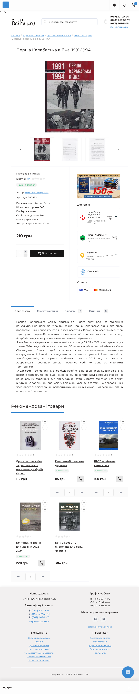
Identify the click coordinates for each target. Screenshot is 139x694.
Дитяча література (39, 645)
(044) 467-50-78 (120, 20)
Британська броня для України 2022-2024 (28, 546)
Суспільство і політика (59, 35)
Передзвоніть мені (39, 621)
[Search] (45, 21)
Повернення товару (100, 649)
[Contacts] (124, 5)
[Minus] (25, 255)
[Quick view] (44, 421)
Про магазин (100, 641)
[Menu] (6, 5)
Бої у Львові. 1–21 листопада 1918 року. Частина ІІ (69, 546)
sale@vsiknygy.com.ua (100, 626)
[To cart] (80, 479)
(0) (29, 179)
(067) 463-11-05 (119, 23)
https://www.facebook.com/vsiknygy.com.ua (95, 619)
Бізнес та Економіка (38, 660)
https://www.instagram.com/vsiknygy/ (103, 619)
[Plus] (25, 251)
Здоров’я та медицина (39, 656)
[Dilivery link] (116, 217)
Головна (15, 35)
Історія (39, 641)
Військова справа (83, 35)
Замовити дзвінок (119, 27)
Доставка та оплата (100, 638)
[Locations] (114, 5)
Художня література (39, 638)
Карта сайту (100, 653)
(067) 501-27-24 (119, 16)
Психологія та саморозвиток (39, 653)
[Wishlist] (44, 427)
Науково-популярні (33, 35)
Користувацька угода (100, 645)
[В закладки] (129, 687)
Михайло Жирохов (36, 192)
